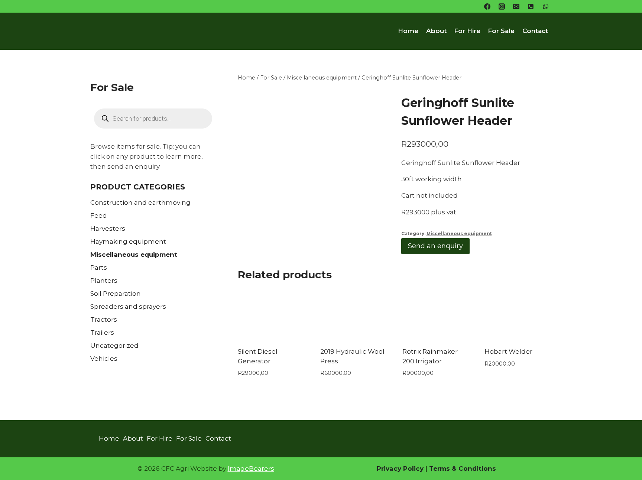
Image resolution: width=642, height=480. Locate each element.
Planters (103, 280)
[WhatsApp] (545, 6)
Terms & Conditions (461, 468)
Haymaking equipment (128, 241)
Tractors (103, 319)
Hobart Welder (508, 351)
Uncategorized (114, 345)
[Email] (516, 6)
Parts (98, 267)
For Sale (501, 31)
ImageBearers (251, 468)
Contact (535, 31)
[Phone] (531, 6)
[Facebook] (487, 6)
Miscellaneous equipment (459, 233)
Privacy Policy (400, 468)
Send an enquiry (435, 246)
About (436, 31)
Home (408, 31)
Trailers (102, 332)
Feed (98, 215)
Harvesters (107, 228)
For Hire (467, 31)
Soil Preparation (115, 293)
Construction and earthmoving (140, 202)
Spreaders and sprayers (128, 306)
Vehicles (103, 358)
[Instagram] (502, 6)
